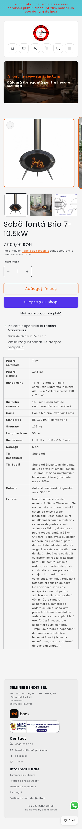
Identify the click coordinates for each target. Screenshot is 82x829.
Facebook (21, 755)
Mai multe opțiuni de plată (41, 313)
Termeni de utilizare (22, 775)
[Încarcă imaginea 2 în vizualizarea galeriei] (41, 205)
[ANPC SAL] (35, 727)
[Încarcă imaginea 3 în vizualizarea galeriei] (66, 205)
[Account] (35, 48)
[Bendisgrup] (41, 33)
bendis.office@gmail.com (31, 750)
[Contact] (23, 48)
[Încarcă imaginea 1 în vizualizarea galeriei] (16, 205)
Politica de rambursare (24, 780)
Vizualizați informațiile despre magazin (34, 345)
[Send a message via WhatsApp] (74, 805)
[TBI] (20, 713)
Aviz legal (16, 792)
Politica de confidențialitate (27, 798)
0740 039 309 (24, 744)
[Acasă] (12, 48)
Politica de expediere (23, 786)
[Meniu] (69, 48)
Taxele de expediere (35, 250)
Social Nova (49, 809)
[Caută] (58, 48)
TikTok (19, 761)
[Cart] (46, 48)
